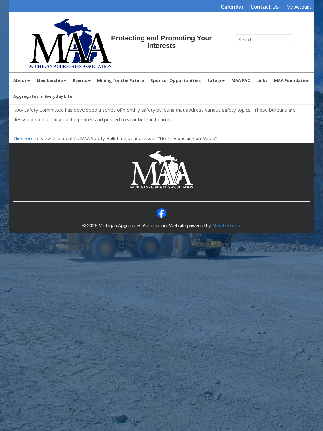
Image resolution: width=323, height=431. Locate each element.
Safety (214, 80)
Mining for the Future (120, 80)
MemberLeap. (226, 225)
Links (261, 80)
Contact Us (264, 6)
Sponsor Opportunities (175, 80)
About (20, 80)
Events (80, 80)
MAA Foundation (292, 80)
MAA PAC (241, 80)
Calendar (232, 6)
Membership (50, 80)
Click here (23, 138)
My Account (298, 6)
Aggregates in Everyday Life (42, 96)
